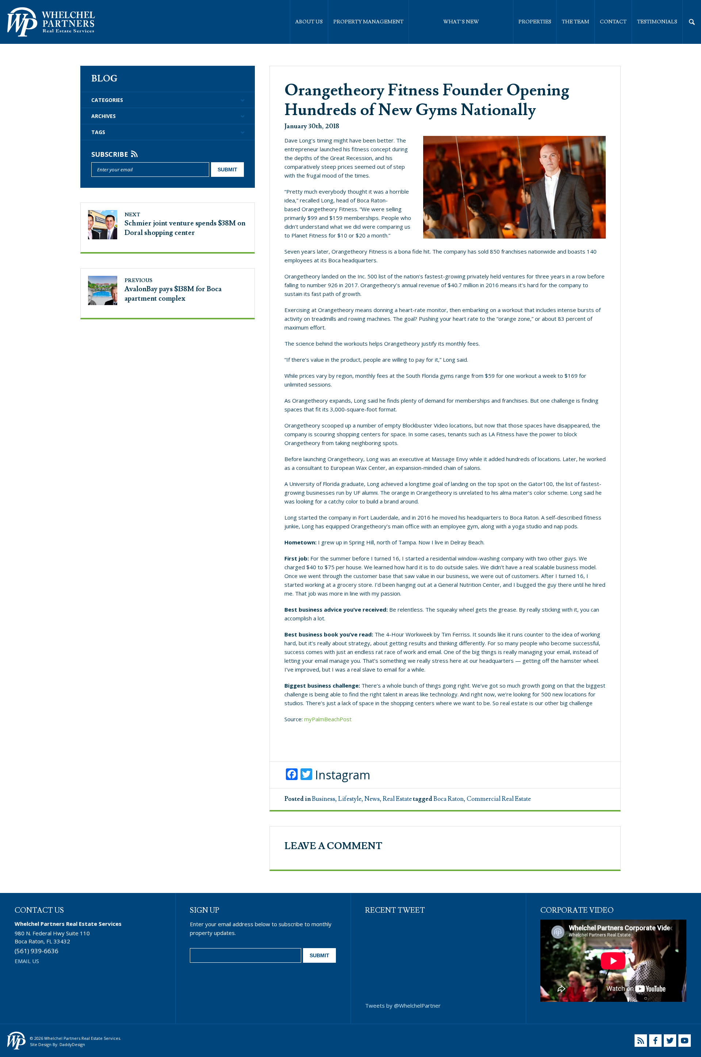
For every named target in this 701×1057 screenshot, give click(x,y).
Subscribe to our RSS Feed (641, 1040)
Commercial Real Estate (499, 799)
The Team (575, 22)
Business (323, 799)
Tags (98, 132)
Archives (103, 116)
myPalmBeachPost (328, 719)
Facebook (655, 1040)
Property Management (368, 22)
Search (692, 22)
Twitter (670, 1040)
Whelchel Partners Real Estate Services (51, 22)
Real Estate (397, 799)
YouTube (684, 1040)
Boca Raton (448, 799)
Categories (107, 99)
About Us (309, 22)
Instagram (342, 775)
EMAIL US (27, 961)
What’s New (461, 22)
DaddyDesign (72, 1044)
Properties (534, 22)
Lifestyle (349, 799)
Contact (613, 22)
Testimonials (657, 22)
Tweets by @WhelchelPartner (403, 1005)
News (372, 799)
